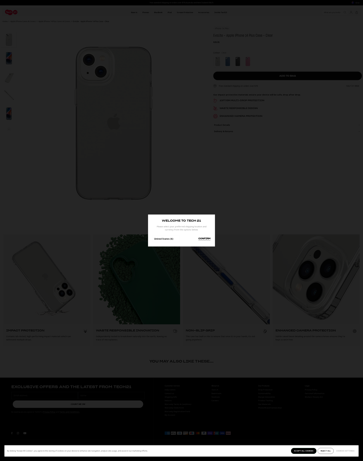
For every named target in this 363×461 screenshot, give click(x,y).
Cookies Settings (345, 450)
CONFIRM (204, 239)
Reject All (326, 450)
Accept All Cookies (303, 450)
